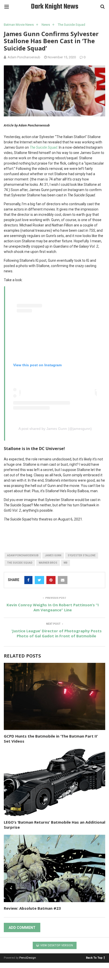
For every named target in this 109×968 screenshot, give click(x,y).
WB (65, 562)
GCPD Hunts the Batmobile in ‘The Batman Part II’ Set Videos (51, 739)
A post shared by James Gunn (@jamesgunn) (55, 429)
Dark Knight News (54, 6)
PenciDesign (27, 957)
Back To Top (94, 957)
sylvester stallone (82, 555)
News (46, 25)
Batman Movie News (19, 25)
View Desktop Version (56, 945)
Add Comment (22, 928)
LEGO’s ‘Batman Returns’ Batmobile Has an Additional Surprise (54, 825)
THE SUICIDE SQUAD (19, 562)
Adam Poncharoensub (23, 555)
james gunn (53, 555)
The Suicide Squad (71, 25)
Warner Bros (48, 562)
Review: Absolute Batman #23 (32, 908)
